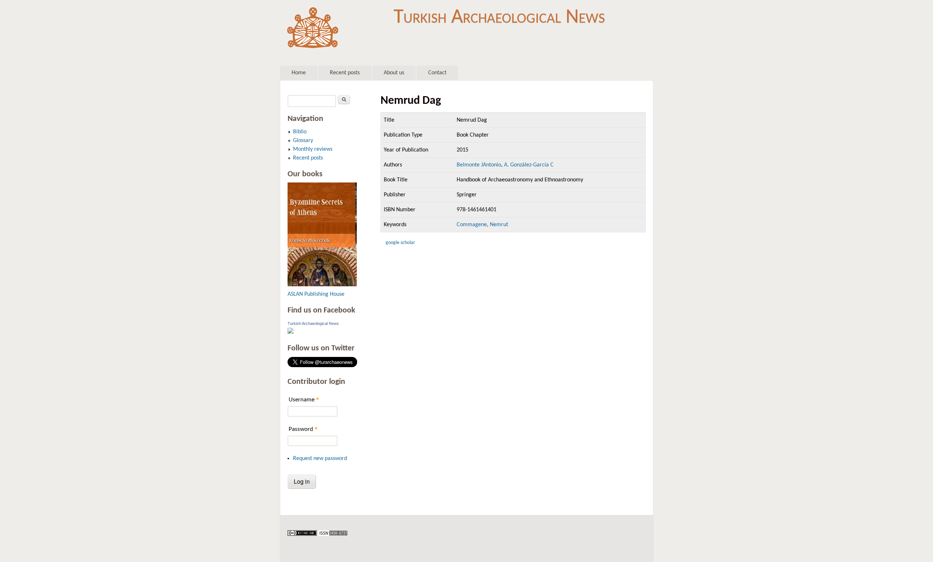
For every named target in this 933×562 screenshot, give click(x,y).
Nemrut (499, 225)
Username (304, 399)
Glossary (303, 141)
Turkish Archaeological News (499, 17)
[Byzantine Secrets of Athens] (322, 284)
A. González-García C (529, 165)
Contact (437, 73)
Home (299, 73)
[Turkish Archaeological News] (290, 332)
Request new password (320, 458)
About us (394, 73)
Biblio (300, 132)
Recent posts (345, 73)
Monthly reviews (312, 149)
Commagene (472, 225)
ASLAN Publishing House (316, 294)
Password (303, 428)
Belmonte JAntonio (479, 165)
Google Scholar (400, 242)
